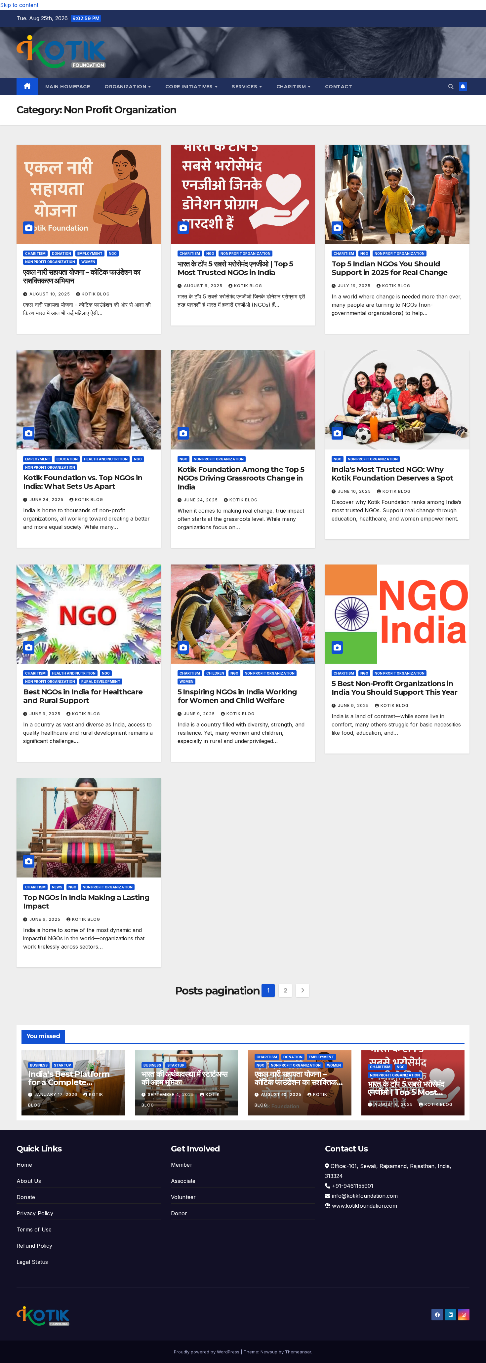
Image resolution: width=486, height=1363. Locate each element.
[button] (451, 86)
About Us (29, 1181)
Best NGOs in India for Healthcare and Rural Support (82, 696)
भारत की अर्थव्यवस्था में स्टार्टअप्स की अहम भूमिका (185, 1078)
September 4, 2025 (171, 1094)
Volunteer (183, 1197)
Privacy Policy (35, 1213)
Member (181, 1164)
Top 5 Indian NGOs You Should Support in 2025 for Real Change (389, 268)
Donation (61, 253)
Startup (62, 1065)
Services (245, 87)
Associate (183, 1181)
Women (88, 262)
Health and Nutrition (106, 459)
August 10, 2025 (50, 294)
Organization (126, 87)
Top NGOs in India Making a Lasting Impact (86, 902)
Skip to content (19, 5)
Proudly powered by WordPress (207, 1351)
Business (39, 1065)
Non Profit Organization (50, 262)
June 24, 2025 (47, 499)
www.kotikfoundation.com (364, 1205)
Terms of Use (34, 1229)
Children (215, 673)
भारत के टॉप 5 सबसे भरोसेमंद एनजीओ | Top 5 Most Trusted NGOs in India (235, 268)
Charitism (291, 87)
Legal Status (32, 1262)
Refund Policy (35, 1245)
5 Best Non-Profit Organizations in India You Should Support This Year (394, 688)
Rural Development (100, 681)
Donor (179, 1213)
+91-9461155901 (352, 1186)
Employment (89, 253)
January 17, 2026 (56, 1094)
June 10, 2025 (355, 491)
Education (67, 459)
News (57, 887)
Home (24, 1164)
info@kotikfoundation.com (365, 1195)
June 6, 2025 (45, 919)
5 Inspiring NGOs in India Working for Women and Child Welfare (237, 696)
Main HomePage (67, 87)
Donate (26, 1197)
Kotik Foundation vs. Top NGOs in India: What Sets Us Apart (82, 482)
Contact (338, 87)
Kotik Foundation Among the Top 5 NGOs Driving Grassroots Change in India (241, 478)
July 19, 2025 (355, 285)
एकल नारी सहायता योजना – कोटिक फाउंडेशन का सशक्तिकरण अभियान (81, 276)
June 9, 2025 (45, 713)
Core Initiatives (190, 87)
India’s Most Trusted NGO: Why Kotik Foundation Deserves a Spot (392, 474)
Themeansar (298, 1351)
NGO (113, 253)
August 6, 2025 (204, 285)
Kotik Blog (96, 294)
